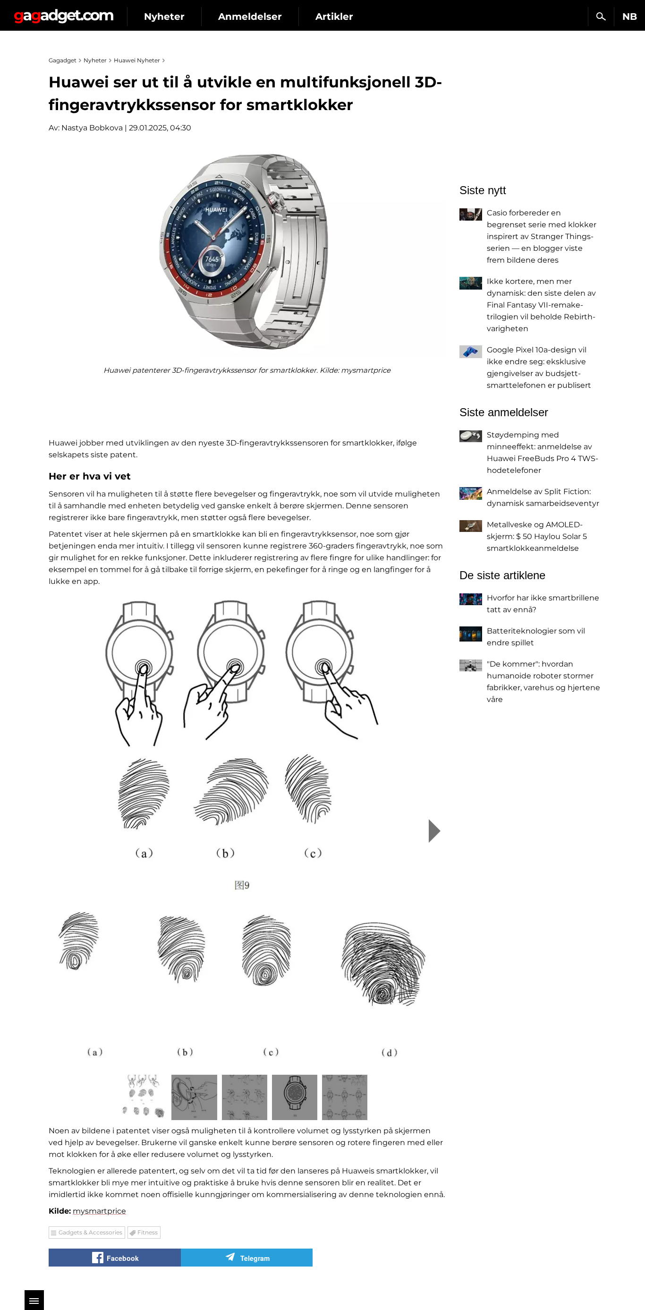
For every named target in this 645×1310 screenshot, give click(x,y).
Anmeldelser (250, 16)
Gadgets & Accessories (90, 1232)
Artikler (334, 16)
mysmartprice (99, 1211)
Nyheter (164, 16)
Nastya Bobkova (92, 127)
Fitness (147, 1232)
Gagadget (63, 12)
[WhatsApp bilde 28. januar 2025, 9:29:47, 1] (247, 830)
